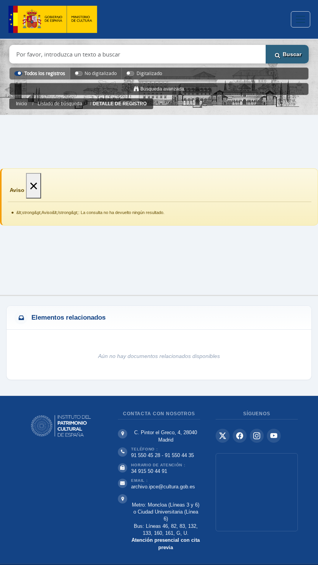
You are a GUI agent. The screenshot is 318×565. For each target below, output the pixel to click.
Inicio (21, 103)
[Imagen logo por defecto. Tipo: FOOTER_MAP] (257, 492)
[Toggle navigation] (300, 19)
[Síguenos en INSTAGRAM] (257, 436)
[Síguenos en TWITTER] (223, 436)
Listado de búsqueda (60, 103)
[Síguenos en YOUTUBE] (274, 436)
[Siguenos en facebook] (240, 436)
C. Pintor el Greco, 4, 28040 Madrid (165, 436)
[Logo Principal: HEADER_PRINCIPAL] (53, 19)
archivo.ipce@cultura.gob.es (163, 487)
